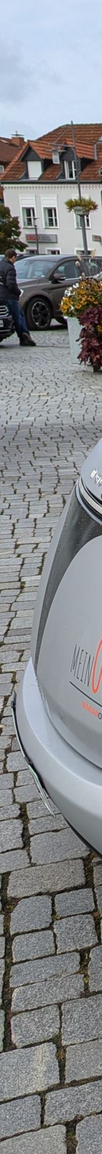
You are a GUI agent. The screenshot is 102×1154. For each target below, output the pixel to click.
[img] (51, 577)
